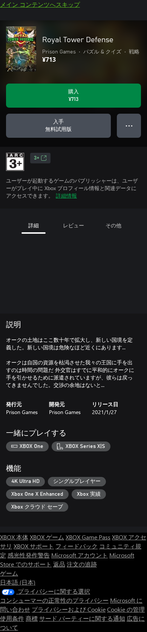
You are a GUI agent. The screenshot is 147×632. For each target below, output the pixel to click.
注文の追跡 (82, 564)
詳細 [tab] (33, 225)
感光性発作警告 (29, 555)
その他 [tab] (113, 225)
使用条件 (12, 618)
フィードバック (76, 546)
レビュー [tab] (73, 225)
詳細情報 (66, 195)
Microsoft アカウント (79, 555)
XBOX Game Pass (88, 537)
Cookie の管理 (126, 609)
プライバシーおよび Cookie (69, 609)
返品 (59, 564)
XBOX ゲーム (47, 537)
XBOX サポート (34, 546)
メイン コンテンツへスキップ (40, 4)
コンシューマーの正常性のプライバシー (54, 600)
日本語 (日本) (17, 582)
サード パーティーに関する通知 (82, 618)
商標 (32, 618)
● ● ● (129, 125)
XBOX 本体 (14, 537)
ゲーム (9, 573)
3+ (36, 158)
